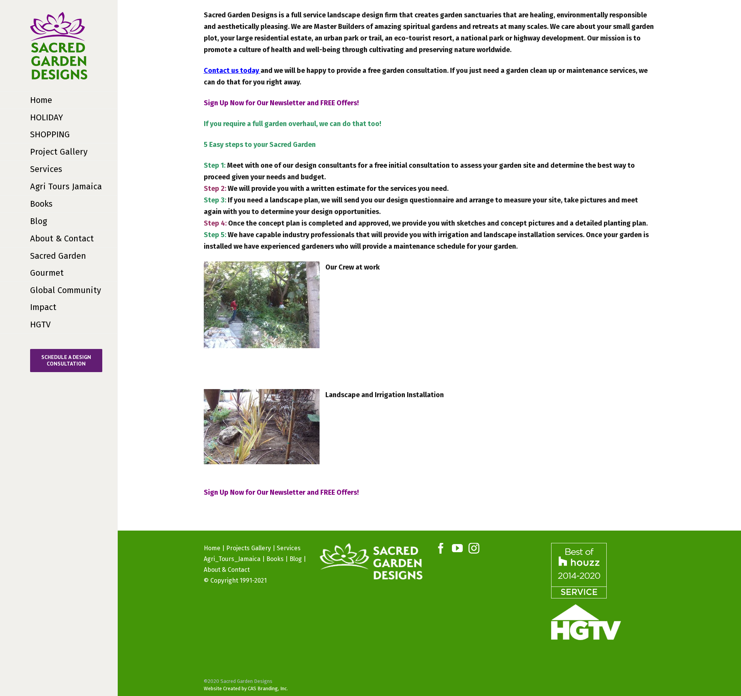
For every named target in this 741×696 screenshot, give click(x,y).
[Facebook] (440, 548)
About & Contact (227, 569)
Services (289, 548)
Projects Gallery (248, 548)
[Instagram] (474, 548)
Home (212, 548)
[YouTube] (457, 548)
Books (275, 559)
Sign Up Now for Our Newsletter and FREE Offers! (281, 103)
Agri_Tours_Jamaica (232, 559)
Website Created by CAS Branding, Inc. (246, 688)
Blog (295, 559)
